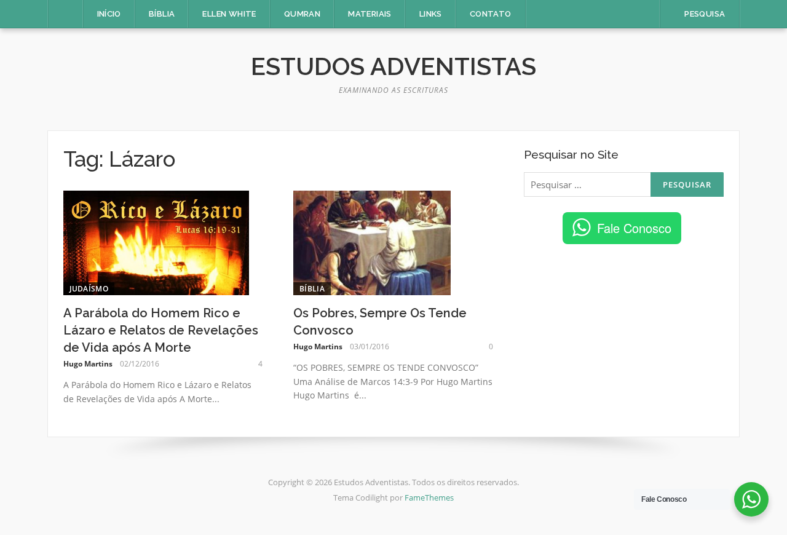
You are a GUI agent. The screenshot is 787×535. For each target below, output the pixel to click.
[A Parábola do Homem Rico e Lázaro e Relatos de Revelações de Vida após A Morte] (156, 242)
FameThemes (429, 497)
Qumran (302, 13)
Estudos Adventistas (393, 66)
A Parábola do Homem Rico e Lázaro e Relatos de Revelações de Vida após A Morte (160, 330)
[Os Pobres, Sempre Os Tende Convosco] (372, 242)
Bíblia (162, 13)
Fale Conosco (634, 228)
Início (109, 13)
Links (430, 13)
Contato (491, 13)
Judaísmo (88, 288)
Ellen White (229, 13)
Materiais (370, 13)
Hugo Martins (88, 364)
